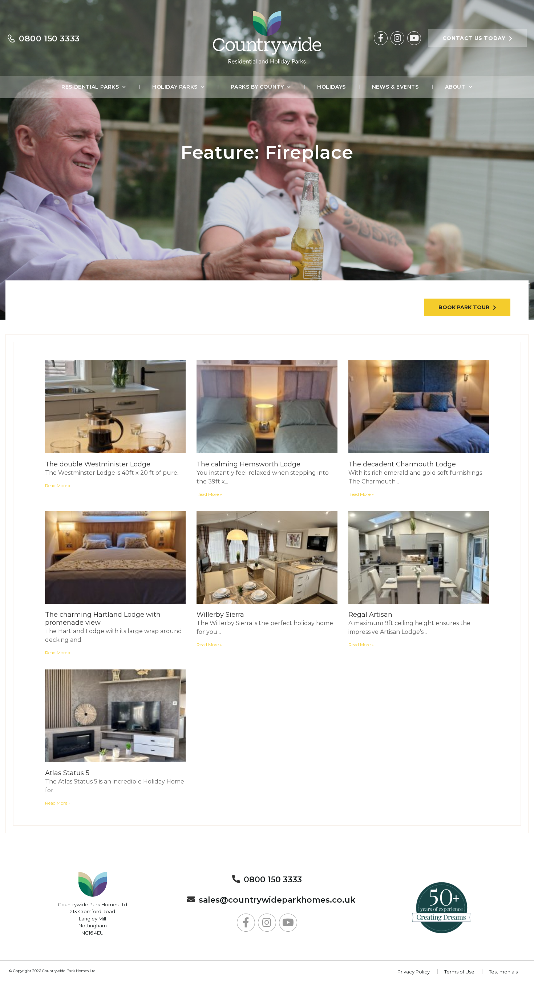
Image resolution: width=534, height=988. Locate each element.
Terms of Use (459, 972)
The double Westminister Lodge (97, 464)
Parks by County (257, 87)
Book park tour (463, 307)
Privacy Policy (413, 972)
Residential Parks (90, 87)
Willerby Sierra (220, 615)
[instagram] (397, 38)
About (455, 87)
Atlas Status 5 (67, 773)
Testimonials (503, 972)
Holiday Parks (175, 87)
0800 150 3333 (49, 39)
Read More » (57, 485)
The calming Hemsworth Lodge (248, 464)
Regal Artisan (370, 615)
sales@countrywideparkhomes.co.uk (277, 900)
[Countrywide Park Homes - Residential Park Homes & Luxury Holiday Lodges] (267, 38)
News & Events (395, 87)
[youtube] (414, 38)
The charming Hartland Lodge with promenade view (103, 619)
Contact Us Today (474, 38)
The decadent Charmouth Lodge (402, 464)
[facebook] (381, 38)
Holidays (331, 87)
